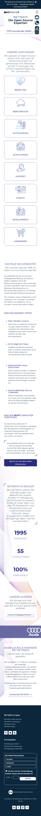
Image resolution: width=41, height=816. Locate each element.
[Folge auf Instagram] (22, 807)
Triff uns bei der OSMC (19, 31)
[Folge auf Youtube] (10, 732)
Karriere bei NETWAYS (19, 694)
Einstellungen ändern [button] (11, 744)
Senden (28, 778)
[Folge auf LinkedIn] (14, 807)
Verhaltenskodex (18, 799)
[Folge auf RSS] (14, 732)
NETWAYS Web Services (12, 719)
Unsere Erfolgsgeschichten (19, 615)
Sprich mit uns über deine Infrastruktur (20, 462)
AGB (34, 799)
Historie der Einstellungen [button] (13, 746)
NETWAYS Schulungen (12, 721)
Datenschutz (28, 799)
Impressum (8, 799)
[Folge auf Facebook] (18, 807)
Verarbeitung (26, 771)
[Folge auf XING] (27, 807)
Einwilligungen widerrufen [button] (13, 749)
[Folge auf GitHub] (6, 732)
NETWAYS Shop (9, 724)
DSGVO (20, 801)
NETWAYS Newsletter (14, 755)
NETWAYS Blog (9, 726)
